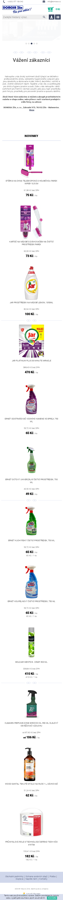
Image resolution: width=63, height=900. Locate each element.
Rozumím (52, 898)
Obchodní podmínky (14, 876)
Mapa (31, 110)
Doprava (19, 879)
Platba (53, 876)
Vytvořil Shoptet (33, 894)
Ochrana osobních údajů (37, 876)
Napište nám (31, 879)
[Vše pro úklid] (16, 9)
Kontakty (43, 879)
